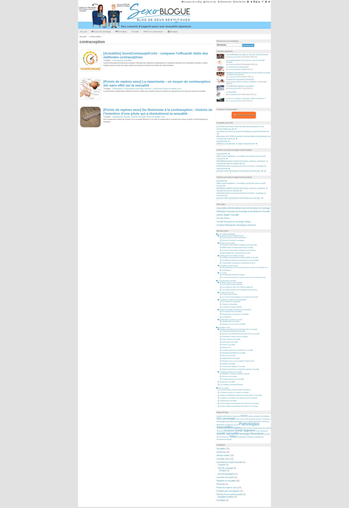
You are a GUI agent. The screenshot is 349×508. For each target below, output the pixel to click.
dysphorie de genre (255, 419)
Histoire (127, 117)
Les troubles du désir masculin (232, 284)
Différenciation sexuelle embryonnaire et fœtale (237, 247)
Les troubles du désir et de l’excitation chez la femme (239, 290)
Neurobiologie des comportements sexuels (236, 253)
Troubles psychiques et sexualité (231, 372)
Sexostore (256, 433)
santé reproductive (262, 431)
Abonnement (225, 2)
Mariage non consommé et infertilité (233, 324)
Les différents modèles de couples (233, 274)
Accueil (83, 31)
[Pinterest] (263, 2)
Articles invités (223, 455)
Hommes (148, 89)
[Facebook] (248, 1)
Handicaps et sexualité (227, 382)
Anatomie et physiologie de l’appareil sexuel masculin (239, 245)
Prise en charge (223, 388)
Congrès (221, 464)
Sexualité (267, 434)
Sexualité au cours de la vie (229, 265)
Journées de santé (138, 117)
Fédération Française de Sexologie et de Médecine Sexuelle (243, 211)
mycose (236, 425)
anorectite (226, 416)
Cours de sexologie (102, 31)
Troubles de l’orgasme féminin (232, 307)
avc (239, 416)
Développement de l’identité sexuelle (232, 256)
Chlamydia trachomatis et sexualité (233, 331)
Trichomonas (250, 437)
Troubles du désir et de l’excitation (231, 282)
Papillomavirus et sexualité (231, 358)
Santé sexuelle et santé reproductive (234, 237)
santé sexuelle (228, 433)
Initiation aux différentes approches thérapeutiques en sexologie (241, 395)
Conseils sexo (223, 459)
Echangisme (266, 419)
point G (244, 428)
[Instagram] (254, 1)
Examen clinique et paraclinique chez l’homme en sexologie (239, 403)
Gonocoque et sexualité (230, 342)
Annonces (221, 452)
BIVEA (244, 416)
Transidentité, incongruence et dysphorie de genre (238, 263)
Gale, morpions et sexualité (231, 339)
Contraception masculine (133, 89)
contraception (117, 60)
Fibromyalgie (221, 421)
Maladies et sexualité (226, 481)
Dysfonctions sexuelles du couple (231, 319)
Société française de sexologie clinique (234, 221)
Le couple (223, 273)
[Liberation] (221, 141)
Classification (265, 416)
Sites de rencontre (223, 437)
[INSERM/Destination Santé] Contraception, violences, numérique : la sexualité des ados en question (242, 189)
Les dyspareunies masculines (232, 311)
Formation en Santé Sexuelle (229, 462)
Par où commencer (154, 31)
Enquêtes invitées (226, 497)
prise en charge (252, 428)
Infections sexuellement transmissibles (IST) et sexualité (238, 329)
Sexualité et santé (224, 327)
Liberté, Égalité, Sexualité (228, 215)
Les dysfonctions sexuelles (227, 281)
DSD (246, 419)
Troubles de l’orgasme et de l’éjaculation (233, 300)
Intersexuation (238, 421)
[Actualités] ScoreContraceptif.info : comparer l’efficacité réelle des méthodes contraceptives (155, 55)
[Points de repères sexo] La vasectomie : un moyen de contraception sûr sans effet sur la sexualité (156, 83)
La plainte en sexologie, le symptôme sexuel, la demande (238, 398)
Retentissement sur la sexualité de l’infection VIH (238, 361)
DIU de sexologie (225, 468)
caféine (250, 416)
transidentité (241, 437)
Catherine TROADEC (249, 82)
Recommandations (226, 474)
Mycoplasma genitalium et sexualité (233, 353)
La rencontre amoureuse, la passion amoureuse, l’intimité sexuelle (244, 277)
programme (262, 428)
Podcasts (221, 484)
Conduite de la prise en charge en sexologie (234, 392)
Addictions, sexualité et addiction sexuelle (235, 373)
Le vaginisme (226, 317)
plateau (238, 427)
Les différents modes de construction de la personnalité (240, 260)
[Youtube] (256, 1)
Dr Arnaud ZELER (235, 57)
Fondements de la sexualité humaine (232, 236)
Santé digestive (245, 430)
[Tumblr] (266, 2)
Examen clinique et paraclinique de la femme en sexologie (239, 406)
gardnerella (229, 421)
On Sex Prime (223, 218)
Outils (136, 31)
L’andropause (226, 270)
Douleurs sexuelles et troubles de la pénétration (235, 309)
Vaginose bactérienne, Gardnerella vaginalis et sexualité (240, 369)
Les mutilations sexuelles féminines (231, 384)
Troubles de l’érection (227, 292)
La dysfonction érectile (229, 294)
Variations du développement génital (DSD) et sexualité (240, 257)
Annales (222, 470)
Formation (122, 31)
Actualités (128, 60)
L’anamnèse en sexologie (228, 400)
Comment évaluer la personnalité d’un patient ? (235, 390)
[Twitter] (251, 1)
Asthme (234, 416)
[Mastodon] (269, 1)
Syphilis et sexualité (228, 364)
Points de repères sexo (172, 89)
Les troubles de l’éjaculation (231, 301)
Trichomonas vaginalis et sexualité (233, 366)
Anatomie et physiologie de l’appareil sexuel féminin (239, 250)
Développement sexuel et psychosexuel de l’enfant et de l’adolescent (244, 267)
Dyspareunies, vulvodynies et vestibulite (235, 314)
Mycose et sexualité (228, 355)
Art (231, 416)
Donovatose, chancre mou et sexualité (235, 336)
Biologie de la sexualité (227, 243)
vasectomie (157, 89)
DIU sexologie (226, 418)
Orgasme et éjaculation (229, 304)
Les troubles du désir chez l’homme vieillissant (237, 287)
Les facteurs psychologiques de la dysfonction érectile (240, 297)
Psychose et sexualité (229, 376)
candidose (257, 416)
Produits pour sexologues (228, 491)
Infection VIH (226, 347)
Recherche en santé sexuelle (230, 494)
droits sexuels (240, 419)
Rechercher (240, 2)
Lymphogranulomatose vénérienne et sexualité (237, 350)
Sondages (221, 500)
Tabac (233, 436)
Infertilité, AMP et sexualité (230, 321)
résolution (229, 430)
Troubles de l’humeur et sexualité (233, 379)
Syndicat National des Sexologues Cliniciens (236, 225)
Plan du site (211, 2)
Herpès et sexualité (228, 344)
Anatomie (220, 416)
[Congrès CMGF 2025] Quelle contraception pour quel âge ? (239, 171)
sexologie (244, 433)
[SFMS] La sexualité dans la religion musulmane (234, 144)
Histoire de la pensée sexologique (233, 240)
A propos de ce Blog (193, 2)
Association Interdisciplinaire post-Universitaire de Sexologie (243, 208)
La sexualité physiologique (226, 234)
